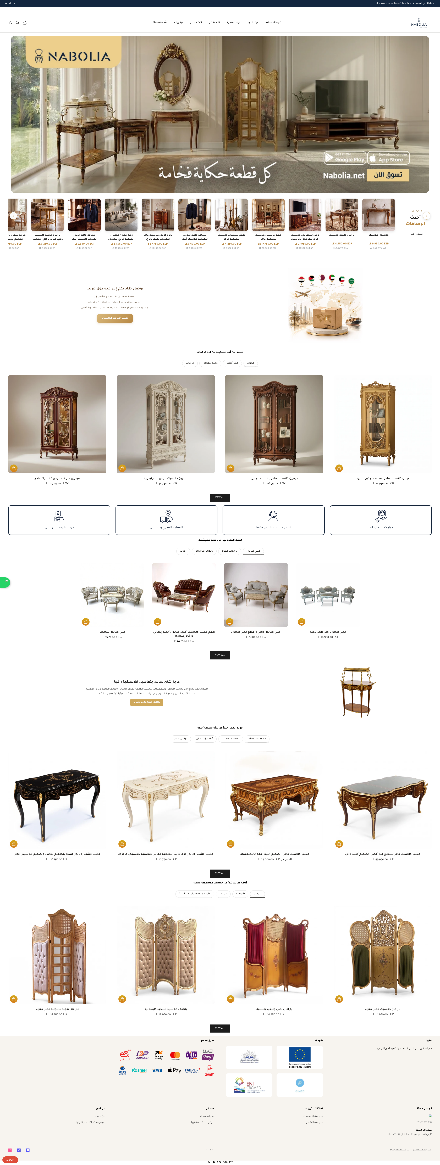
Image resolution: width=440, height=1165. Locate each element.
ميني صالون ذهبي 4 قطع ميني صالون (256, 632)
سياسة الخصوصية (399, 1150)
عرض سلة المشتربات (201, 1122)
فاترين (250, 363)
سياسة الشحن (314, 1122)
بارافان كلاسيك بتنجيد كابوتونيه (166, 1009)
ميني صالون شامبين (112, 632)
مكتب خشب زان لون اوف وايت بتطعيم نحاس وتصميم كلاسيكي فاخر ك (165, 854)
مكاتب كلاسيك (257, 739)
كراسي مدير (180, 739)
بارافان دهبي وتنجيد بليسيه (274, 1009)
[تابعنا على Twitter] (19, 1150)
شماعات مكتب (230, 739)
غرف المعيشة (273, 22)
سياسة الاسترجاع (313, 1116)
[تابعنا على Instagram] (10, 1150)
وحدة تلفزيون (210, 363)
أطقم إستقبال (204, 739)
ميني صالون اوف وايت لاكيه (328, 632)
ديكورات (178, 22)
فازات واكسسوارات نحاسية (195, 894)
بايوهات (240, 894)
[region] (220, 114)
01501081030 (424, 1122)
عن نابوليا (100, 1116)
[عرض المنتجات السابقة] (426, 216)
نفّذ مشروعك (159, 22)
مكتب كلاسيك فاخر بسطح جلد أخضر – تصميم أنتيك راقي (382, 854)
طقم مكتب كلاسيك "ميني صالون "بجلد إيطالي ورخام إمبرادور (184, 634)
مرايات (223, 894)
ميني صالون (253, 551)
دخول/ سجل (207, 1116)
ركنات (183, 551)
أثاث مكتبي (214, 22)
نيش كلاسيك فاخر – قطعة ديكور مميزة (382, 478)
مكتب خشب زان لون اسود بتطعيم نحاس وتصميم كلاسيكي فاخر (57, 854)
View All (220, 655)
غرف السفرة (234, 22)
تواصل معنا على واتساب (146, 702)
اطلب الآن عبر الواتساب (115, 318)
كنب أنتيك (232, 363)
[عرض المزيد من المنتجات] (13, 216)
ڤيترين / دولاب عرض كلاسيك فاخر (57, 478)
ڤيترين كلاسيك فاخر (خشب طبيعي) (274, 478)
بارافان (257, 894)
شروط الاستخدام (422, 1150)
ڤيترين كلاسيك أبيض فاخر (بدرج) (166, 478)
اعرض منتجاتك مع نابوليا (90, 1122)
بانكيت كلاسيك (204, 551)
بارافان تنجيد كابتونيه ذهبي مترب (57, 1009)
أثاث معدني (196, 22)
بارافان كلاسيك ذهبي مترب (382, 1009)
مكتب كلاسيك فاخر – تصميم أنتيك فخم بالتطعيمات (274, 854)
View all (220, 497)
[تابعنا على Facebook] (28, 1150)
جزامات (190, 363)
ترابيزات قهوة (230, 551)
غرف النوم (253, 22)
